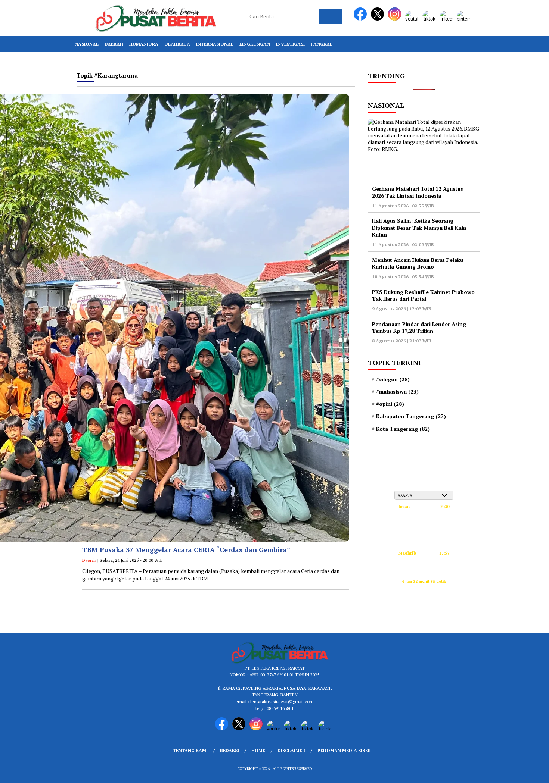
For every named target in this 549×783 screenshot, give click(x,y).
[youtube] (413, 19)
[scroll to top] (526, 771)
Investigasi (290, 44)
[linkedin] (447, 19)
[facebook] (361, 19)
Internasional (214, 44)
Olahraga (177, 44)
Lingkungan (254, 44)
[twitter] (379, 19)
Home (258, 750)
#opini (390, 404)
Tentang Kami (190, 750)
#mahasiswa (397, 391)
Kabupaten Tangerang (411, 416)
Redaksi (229, 750)
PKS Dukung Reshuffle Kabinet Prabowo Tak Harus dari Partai (423, 295)
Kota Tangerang (403, 429)
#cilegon (393, 379)
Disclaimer (291, 750)
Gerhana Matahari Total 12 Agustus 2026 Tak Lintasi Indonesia (417, 192)
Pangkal (321, 44)
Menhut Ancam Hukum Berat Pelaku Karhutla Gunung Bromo (417, 263)
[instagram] (396, 19)
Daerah (114, 44)
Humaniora (143, 44)
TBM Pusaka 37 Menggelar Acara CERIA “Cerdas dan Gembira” (186, 549)
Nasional (87, 44)
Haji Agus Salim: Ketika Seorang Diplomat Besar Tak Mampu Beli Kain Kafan (419, 227)
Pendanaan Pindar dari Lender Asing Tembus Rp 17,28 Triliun (419, 327)
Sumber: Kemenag (424, 589)
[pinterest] (464, 19)
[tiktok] (430, 19)
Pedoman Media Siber (344, 750)
